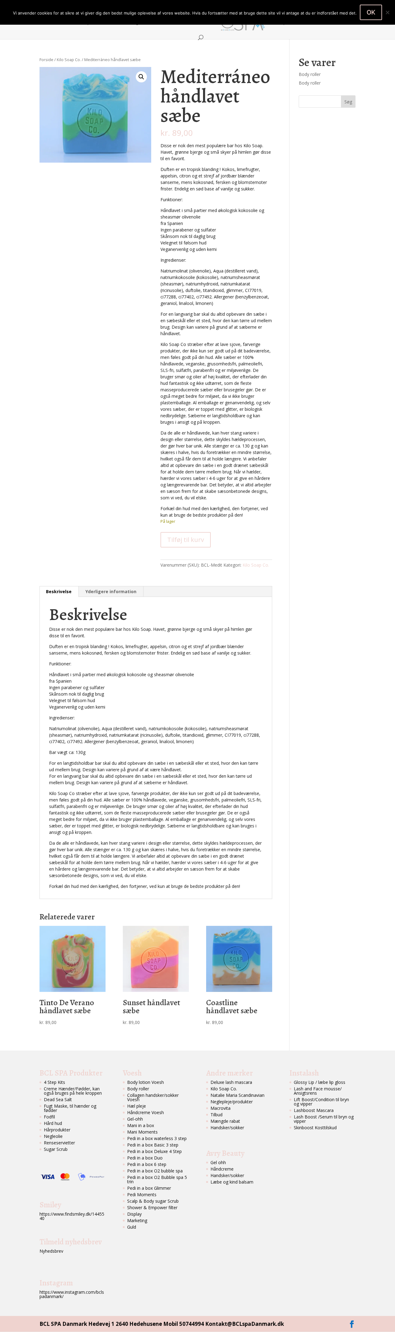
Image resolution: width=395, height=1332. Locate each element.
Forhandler (195, 22)
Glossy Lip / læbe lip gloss (319, 1082)
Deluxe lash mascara (231, 1082)
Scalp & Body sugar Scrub (153, 1201)
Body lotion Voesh (145, 1082)
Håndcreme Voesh (145, 1112)
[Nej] (387, 12)
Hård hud (53, 1123)
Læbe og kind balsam (231, 1182)
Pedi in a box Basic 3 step (152, 1145)
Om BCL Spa (80, 22)
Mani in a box (140, 1125)
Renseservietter (59, 1143)
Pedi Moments (141, 1194)
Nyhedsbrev (51, 1251)
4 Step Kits (54, 1082)
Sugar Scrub (56, 1149)
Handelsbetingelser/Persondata (141, 22)
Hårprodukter (57, 1130)
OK (371, 12)
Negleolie (53, 1136)
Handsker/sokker (227, 1127)
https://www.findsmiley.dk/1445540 (72, 1216)
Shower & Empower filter (152, 1207)
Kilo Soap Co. (69, 59)
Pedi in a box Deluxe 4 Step (154, 1151)
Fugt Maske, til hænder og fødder (70, 1108)
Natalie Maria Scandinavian (237, 1095)
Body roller (310, 74)
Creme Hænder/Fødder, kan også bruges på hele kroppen (73, 1091)
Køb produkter (289, 22)
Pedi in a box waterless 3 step (157, 1138)
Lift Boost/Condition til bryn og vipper (321, 1102)
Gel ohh (218, 1162)
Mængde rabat (225, 1121)
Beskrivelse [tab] (59, 591)
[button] (141, 76)
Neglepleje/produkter (231, 1102)
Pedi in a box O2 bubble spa (155, 1171)
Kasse (345, 22)
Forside (51, 22)
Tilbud (216, 1115)
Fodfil (49, 1117)
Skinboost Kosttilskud (315, 1127)
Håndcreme (222, 1169)
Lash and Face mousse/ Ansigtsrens (318, 1091)
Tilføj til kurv (185, 539)
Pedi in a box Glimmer (149, 1188)
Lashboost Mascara (314, 1110)
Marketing (137, 1220)
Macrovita (220, 1108)
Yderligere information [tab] (110, 591)
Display (134, 1214)
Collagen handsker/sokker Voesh (153, 1097)
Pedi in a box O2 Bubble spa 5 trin (157, 1179)
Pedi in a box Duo (145, 1158)
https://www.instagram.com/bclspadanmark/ (72, 1294)
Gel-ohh (135, 1119)
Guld (131, 1227)
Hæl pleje (136, 1106)
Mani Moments (142, 1132)
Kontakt (322, 22)
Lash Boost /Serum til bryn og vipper (324, 1119)
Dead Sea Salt (58, 1099)
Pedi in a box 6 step (146, 1164)
